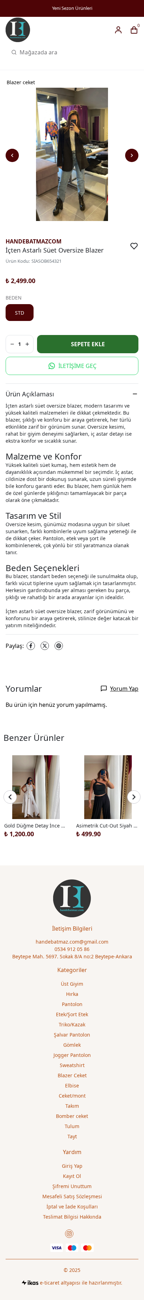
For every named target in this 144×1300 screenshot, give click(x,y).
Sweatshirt (72, 1065)
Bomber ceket (72, 1116)
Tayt (72, 1136)
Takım (72, 1106)
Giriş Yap (72, 1165)
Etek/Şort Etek (72, 1014)
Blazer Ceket (72, 1075)
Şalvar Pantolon (72, 1034)
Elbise (72, 1085)
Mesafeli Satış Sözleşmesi (72, 1196)
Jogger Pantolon (72, 1055)
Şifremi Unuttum (72, 1186)
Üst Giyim (72, 983)
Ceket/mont (72, 1095)
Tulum (72, 1126)
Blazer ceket (21, 82)
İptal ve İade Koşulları (72, 1206)
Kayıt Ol (72, 1176)
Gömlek (72, 1044)
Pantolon (72, 1004)
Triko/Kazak (72, 1024)
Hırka (72, 994)
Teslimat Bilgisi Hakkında (72, 1216)
